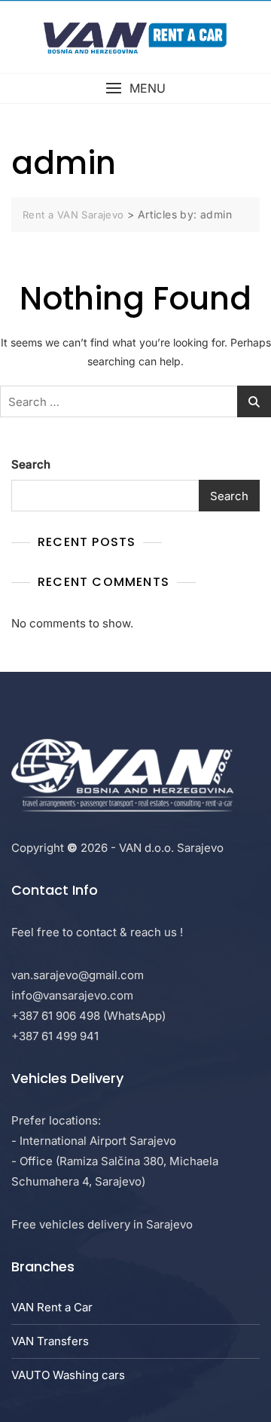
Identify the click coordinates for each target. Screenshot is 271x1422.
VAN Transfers (50, 1341)
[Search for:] (135, 401)
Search (30, 464)
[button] (135, 88)
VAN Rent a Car (52, 1307)
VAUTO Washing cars (68, 1375)
